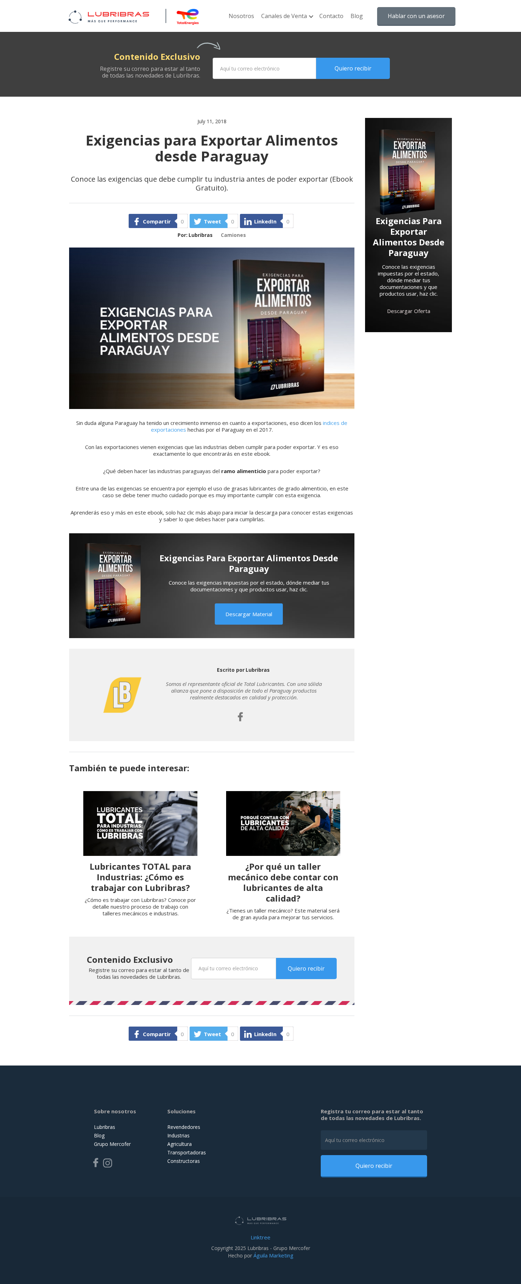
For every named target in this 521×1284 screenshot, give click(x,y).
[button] (286, 19)
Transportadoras (186, 1152)
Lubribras (104, 1127)
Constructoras (183, 1161)
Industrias (178, 1135)
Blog (357, 16)
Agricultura (179, 1144)
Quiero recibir (353, 68)
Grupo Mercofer (112, 1144)
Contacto (331, 16)
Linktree (260, 1237)
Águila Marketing (273, 1255)
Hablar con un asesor (416, 16)
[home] (109, 16)
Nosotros (241, 16)
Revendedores (183, 1127)
